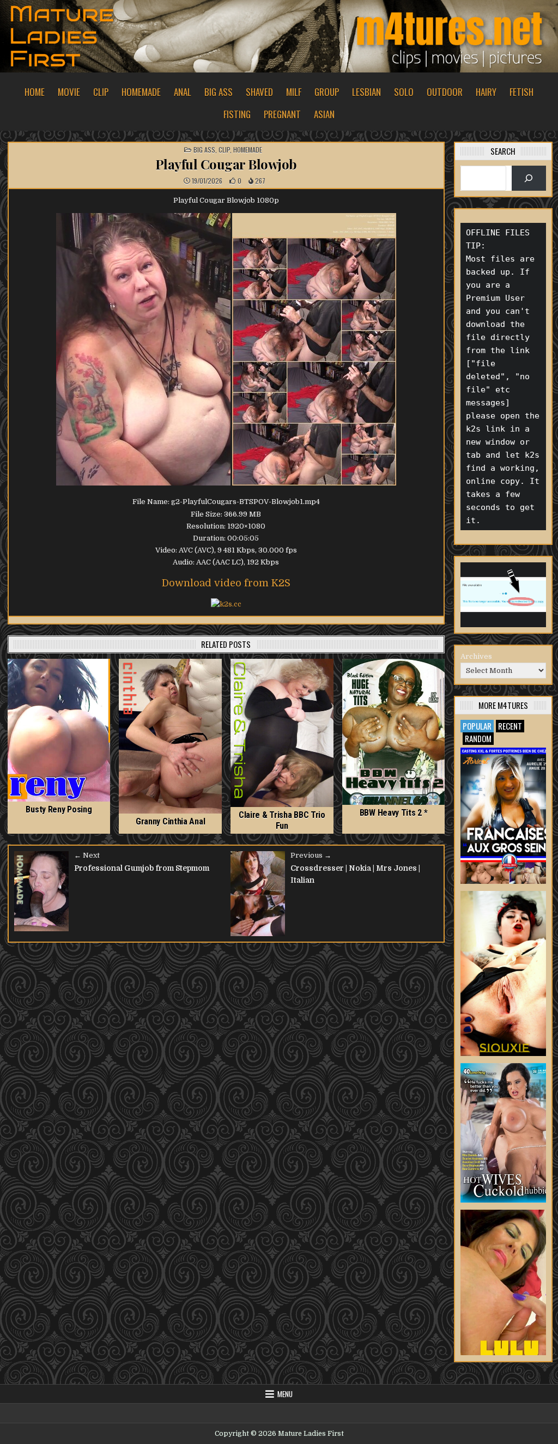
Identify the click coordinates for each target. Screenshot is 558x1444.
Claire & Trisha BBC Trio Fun (282, 820)
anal (182, 92)
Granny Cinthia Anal (170, 821)
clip (100, 92)
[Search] (529, 178)
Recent (510, 726)
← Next (87, 855)
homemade (141, 92)
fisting (237, 114)
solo (404, 92)
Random (478, 738)
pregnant (282, 114)
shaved (259, 92)
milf (293, 92)
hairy (486, 92)
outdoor (445, 92)
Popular (477, 726)
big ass (218, 92)
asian (324, 114)
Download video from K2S (226, 583)
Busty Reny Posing (59, 809)
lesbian (366, 92)
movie (69, 92)
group (326, 92)
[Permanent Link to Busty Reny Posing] (59, 730)
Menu (285, 1393)
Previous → (310, 855)
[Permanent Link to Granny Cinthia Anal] (170, 736)
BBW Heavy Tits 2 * (394, 813)
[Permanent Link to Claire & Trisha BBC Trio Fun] (282, 733)
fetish (521, 92)
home (35, 92)
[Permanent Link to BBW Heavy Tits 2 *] (393, 732)
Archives (476, 656)
